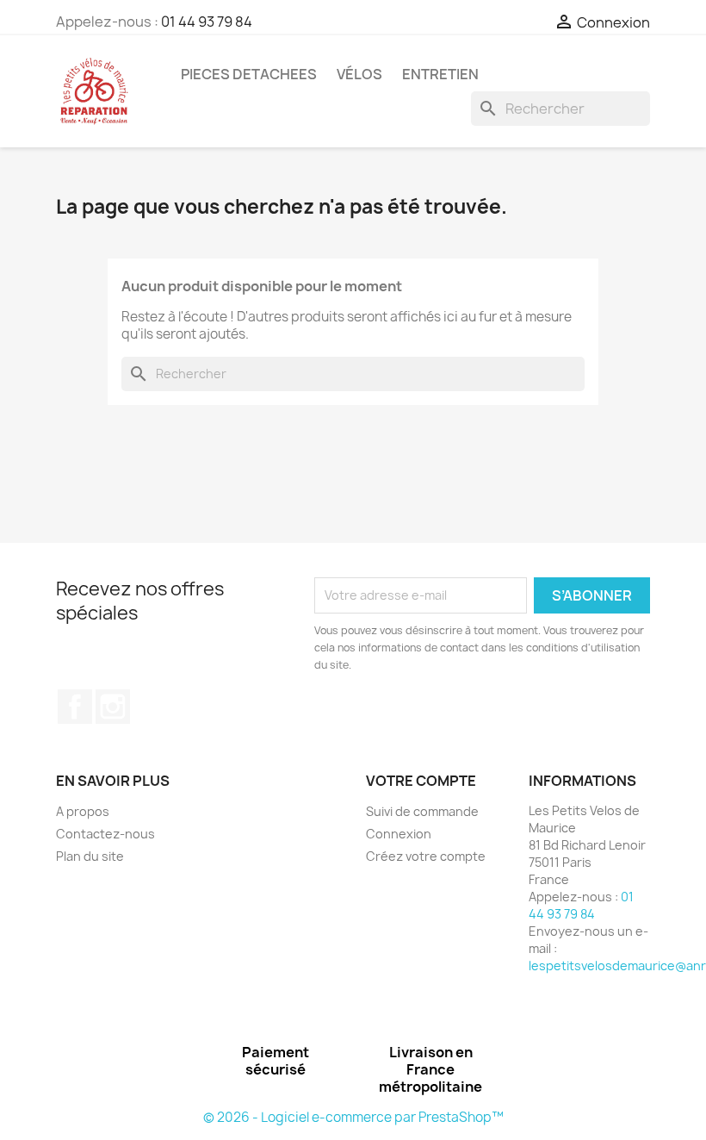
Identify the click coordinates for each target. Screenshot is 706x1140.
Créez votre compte (426, 856)
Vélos (359, 74)
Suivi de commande (422, 811)
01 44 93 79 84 (206, 21)
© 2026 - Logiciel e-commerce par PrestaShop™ (353, 1117)
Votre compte (421, 780)
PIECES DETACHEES (249, 74)
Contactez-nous (105, 833)
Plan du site (90, 856)
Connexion (398, 833)
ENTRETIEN (440, 74)
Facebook (75, 706)
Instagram (113, 706)
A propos (82, 811)
